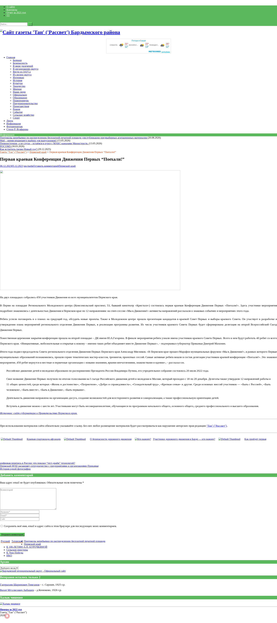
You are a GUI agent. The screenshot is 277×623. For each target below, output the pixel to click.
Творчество (19, 86)
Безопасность (20, 63)
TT (8, 15)
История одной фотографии (15, 468)
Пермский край (37, 152)
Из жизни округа (22, 74)
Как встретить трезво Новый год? (19, 149)
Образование (20, 97)
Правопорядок (21, 100)
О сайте (10, 6)
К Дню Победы (14, 552)
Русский (5, 541)
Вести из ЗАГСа (22, 71)
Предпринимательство (25, 103)
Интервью (18, 77)
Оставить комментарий (46, 166)
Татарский (17, 541)
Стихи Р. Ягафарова (17, 129)
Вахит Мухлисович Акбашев (17, 590)
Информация (13, 123)
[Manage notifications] (7, 616)
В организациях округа (25, 69)
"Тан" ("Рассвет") (216, 425)
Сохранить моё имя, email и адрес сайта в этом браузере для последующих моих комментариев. (60, 526)
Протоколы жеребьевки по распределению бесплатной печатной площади (64, 541)
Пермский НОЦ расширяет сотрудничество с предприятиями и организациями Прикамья (49, 466)
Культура (18, 83)
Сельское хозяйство (23, 115)
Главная (10, 57)
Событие (18, 112)
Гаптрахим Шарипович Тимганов (19, 584)
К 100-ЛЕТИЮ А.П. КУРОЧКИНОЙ (26, 547)
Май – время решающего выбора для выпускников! (28, 140)
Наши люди (19, 92)
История (17, 80)
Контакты (11, 9)
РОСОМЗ (5, 146)
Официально (20, 94)
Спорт (16, 117)
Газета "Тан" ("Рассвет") (13, 152)
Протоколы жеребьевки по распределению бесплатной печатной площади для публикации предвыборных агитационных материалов (74, 137)
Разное (16, 109)
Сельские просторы (17, 549)
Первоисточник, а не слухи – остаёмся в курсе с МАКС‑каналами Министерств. (44, 143)
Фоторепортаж (14, 126)
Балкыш (17, 60)
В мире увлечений (23, 66)
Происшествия (21, 106)
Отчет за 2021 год (16, 12)
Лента (9, 120)
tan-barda (28, 166)
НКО (9, 555)
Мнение (17, 89)
